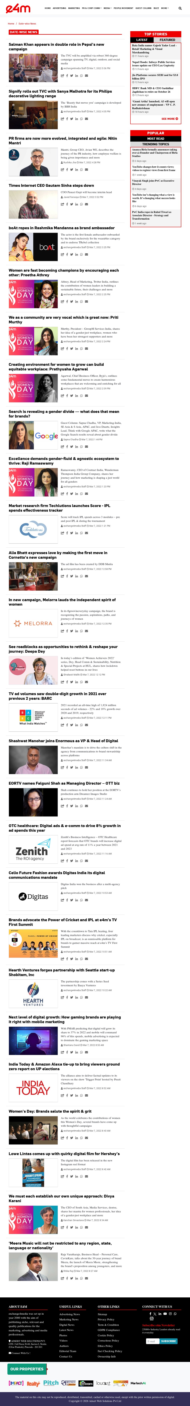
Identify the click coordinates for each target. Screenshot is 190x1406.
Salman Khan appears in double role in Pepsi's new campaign (56, 46)
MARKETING (74, 8)
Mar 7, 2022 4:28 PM (89, 162)
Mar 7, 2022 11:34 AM (100, 760)
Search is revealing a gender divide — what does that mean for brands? (64, 413)
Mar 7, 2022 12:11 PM (100, 718)
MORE (164, 8)
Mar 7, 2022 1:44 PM (92, 439)
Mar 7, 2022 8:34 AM (97, 1220)
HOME (48, 8)
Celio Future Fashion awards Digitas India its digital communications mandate (57, 875)
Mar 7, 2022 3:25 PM (99, 247)
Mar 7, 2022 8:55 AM (93, 1045)
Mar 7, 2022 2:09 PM (99, 388)
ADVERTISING (59, 8)
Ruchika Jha (70, 162)
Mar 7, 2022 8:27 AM (86, 1271)
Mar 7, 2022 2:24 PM (99, 341)
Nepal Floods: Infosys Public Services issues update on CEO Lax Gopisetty (153, 63)
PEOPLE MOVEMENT (123, 8)
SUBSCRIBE (168, 1341)
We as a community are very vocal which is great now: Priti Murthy (63, 319)
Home (11, 23)
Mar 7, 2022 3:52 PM (92, 197)
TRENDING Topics (155, 144)
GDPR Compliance (109, 1330)
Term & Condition (108, 1324)
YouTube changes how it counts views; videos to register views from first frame (153, 168)
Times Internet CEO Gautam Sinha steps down (51, 185)
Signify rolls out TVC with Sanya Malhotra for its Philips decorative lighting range (60, 93)
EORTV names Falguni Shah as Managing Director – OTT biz (64, 783)
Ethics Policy (105, 1346)
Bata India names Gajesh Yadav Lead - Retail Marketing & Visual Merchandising (154, 48)
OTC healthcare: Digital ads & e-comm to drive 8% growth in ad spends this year (65, 828)
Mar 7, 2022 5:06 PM (99, 68)
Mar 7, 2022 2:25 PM (99, 294)
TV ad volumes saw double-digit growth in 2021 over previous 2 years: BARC (57, 696)
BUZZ (156, 8)
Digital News (66, 1324)
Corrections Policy (108, 1340)
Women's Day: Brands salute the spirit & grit (50, 1111)
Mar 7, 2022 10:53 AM (100, 893)
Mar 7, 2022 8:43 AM (99, 1131)
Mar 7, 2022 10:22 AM (100, 990)
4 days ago (140, 189)
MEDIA (107, 8)
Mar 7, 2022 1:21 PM (99, 526)
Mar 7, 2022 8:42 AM (99, 1169)
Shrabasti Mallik (71, 674)
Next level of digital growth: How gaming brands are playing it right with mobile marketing (65, 1019)
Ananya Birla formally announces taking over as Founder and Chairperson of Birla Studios (155, 153)
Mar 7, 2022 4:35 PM (99, 111)
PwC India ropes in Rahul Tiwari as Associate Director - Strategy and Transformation (151, 215)
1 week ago (140, 175)
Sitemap (102, 1314)
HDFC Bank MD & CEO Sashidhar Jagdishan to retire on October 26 (152, 90)
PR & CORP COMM (91, 8)
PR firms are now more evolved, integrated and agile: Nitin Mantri (63, 140)
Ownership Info (107, 1356)
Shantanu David (71, 1045)
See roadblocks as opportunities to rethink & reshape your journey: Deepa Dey (63, 649)
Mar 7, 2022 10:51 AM (100, 951)
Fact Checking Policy (110, 1351)
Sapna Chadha (71, 439)
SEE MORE (169, 118)
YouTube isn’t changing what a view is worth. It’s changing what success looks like (153, 198)
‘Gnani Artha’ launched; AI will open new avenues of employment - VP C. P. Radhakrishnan (154, 104)
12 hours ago (142, 69)
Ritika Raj (68, 1271)
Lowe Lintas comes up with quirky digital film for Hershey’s (64, 1153)
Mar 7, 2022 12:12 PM (94, 674)
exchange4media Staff (75, 68)
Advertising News (69, 1314)
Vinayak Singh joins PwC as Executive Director (153, 182)
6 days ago (140, 206)
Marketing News (68, 1319)
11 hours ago (141, 56)
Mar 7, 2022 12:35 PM (100, 623)
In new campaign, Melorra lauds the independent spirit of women (62, 602)
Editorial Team (67, 1351)
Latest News (66, 1330)
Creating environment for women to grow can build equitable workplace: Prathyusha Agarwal (56, 366)
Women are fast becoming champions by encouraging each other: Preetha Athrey (64, 272)
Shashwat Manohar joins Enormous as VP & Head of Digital (63, 740)
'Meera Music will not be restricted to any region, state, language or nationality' (60, 1245)
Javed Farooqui (71, 197)
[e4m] (150, 1314)
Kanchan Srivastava (73, 1220)
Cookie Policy (106, 1335)
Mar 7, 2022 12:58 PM (100, 569)
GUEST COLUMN (143, 8)
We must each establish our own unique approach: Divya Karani (61, 1198)
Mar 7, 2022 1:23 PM (99, 486)
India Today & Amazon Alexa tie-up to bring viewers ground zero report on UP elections (64, 1066)
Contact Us (65, 1356)
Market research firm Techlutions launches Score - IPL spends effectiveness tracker (59, 508)
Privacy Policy (106, 1319)
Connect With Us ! (21, 1353)
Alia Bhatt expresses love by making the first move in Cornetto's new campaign (58, 555)
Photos (63, 1335)
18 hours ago (141, 112)
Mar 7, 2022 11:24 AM (100, 799)
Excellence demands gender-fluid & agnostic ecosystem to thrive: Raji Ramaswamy (64, 461)
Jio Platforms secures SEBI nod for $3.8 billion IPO (155, 76)
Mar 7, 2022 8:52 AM (99, 1088)
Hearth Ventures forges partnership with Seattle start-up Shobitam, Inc (62, 972)
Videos (63, 1340)
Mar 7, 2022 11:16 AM (100, 853)
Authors (64, 1346)
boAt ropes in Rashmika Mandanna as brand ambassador (62, 228)
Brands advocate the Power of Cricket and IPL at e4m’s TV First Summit (63, 922)
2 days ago (140, 161)
